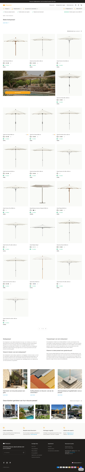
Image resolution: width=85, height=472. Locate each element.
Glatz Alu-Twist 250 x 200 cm (63, 97)
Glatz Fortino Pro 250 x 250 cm (10, 244)
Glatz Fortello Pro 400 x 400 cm (10, 318)
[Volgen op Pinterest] (10, 463)
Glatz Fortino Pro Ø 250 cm (63, 61)
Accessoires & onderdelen (31, 8)
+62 (37, 283)
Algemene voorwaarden (37, 455)
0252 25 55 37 (79, 8)
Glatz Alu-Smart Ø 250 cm (62, 244)
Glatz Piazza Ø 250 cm (61, 208)
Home (4, 15)
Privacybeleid (34, 453)
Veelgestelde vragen (60, 5)
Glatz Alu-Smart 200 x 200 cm (36, 171)
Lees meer (5, 395)
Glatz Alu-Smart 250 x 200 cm (36, 61)
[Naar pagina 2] (45, 328)
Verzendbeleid (35, 448)
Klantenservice (70, 5)
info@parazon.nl (69, 8)
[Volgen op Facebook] (4, 463)
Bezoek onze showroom (39, 11)
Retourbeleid (34, 450)
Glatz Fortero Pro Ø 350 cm (9, 208)
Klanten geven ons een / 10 (75, 11)
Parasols (7, 8)
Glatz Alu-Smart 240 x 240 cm (63, 134)
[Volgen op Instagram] (7, 463)
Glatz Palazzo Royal (34, 244)
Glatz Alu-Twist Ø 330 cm (8, 134)
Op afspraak (72, 452)
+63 (59, 63)
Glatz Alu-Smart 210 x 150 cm (9, 281)
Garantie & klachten (36, 457)
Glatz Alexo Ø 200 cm (34, 281)
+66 (10, 63)
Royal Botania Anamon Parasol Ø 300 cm (39, 208)
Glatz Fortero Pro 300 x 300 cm (64, 171)
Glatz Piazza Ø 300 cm (8, 61)
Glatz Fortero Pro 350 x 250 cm (63, 281)
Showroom (51, 5)
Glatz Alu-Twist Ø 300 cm (35, 134)
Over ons (33, 446)
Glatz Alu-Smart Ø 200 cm (8, 171)
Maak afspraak (34, 434)
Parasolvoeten (17, 8)
